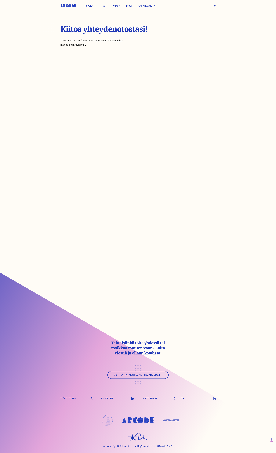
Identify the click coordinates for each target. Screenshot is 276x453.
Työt (103, 5)
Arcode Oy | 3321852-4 (116, 446)
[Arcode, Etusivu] (68, 6)
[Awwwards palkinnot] (171, 420)
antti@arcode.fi (143, 446)
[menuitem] (88, 5)
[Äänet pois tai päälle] (215, 6)
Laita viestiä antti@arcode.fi (141, 375)
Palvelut (88, 5)
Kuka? (116, 5)
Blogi (129, 5)
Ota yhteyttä (145, 5)
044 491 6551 (165, 446)
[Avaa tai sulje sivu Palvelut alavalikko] (95, 6)
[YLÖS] (271, 441)
